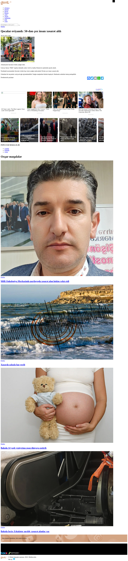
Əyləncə (6, 8)
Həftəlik (6, 150)
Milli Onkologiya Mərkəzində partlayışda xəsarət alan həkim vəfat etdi (35, 281)
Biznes (6, 13)
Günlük (6, 148)
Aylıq (6, 152)
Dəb (5, 20)
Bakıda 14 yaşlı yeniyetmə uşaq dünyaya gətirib (23, 448)
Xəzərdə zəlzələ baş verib (13, 364)
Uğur (6, 21)
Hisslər (6, 9)
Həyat (6, 11)
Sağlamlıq (7, 18)
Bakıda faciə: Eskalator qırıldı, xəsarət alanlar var (25, 531)
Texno (6, 16)
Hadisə (3, 26)
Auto (5, 14)
